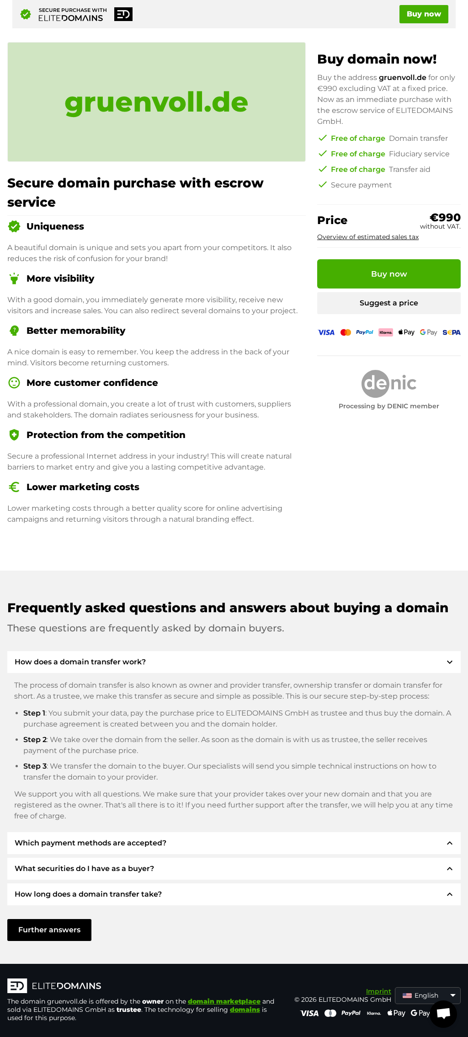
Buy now (424, 14)
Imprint (378, 991)
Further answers (49, 929)
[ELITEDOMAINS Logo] (144, 986)
